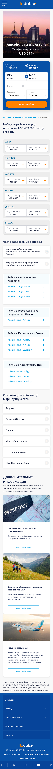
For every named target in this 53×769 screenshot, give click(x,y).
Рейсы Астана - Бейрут (19, 376)
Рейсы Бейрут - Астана (19, 320)
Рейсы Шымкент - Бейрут (20, 381)
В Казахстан (30, 117)
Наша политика (12, 754)
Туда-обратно (13, 66)
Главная (7, 117)
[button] (26, 251)
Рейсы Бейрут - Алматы (19, 340)
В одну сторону (33, 66)
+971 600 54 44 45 (26, 758)
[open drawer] (5, 3)
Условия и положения (37, 754)
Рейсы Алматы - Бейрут (19, 371)
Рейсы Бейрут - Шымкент (20, 350)
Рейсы (18, 117)
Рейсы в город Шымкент (19, 296)
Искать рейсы (26, 104)
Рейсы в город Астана (18, 291)
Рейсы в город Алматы (19, 286)
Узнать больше (23, 547)
